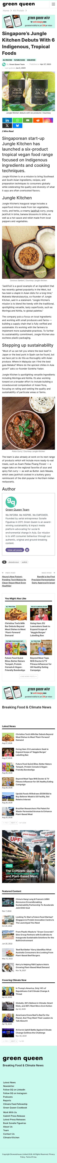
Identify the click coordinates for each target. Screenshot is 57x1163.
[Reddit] (38, 120)
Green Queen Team (17, 509)
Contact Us (9, 1134)
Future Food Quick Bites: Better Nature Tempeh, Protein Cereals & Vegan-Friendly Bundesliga (34, 767)
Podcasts (8, 1097)
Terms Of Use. (31, 1157)
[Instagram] (48, 120)
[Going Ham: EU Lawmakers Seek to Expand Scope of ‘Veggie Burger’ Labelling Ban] (41, 613)
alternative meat (13, 562)
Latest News (9, 1082)
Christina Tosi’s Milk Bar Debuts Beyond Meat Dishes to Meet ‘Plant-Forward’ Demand (34, 737)
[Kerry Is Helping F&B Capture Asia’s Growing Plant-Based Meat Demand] (8, 967)
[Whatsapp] (17, 120)
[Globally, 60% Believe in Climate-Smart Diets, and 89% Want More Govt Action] (8, 1006)
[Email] (28, 120)
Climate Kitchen (11, 1137)
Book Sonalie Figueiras (14, 1123)
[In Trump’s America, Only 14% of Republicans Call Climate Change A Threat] (8, 991)
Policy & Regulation (39, 606)
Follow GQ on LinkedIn (14, 1089)
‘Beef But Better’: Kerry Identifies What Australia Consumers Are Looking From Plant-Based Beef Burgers (34, 952)
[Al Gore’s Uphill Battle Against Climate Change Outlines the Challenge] (8, 1032)
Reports (7, 1100)
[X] (7, 125)
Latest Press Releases (14, 1119)
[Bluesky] (17, 125)
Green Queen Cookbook (15, 1107)
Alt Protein (7, 60)
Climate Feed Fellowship (15, 1104)
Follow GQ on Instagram (15, 1093)
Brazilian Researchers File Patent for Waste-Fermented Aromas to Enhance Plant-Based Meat (34, 811)
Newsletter (8, 1086)
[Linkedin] (7, 120)
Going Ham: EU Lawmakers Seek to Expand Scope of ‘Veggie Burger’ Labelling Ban (32, 752)
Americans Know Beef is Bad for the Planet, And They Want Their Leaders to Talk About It (34, 1018)
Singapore (31, 60)
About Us (7, 1126)
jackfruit (35, 210)
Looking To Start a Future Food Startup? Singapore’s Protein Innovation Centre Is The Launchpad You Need (35, 920)
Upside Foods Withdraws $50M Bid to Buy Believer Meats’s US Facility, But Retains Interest (33, 796)
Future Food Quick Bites (15, 641)
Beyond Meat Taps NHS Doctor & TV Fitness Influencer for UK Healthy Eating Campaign (34, 781)
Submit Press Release (14, 1116)
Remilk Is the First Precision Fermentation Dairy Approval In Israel (43, 579)
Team (6, 1130)
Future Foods (19, 60)
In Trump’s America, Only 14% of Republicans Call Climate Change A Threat (32, 991)
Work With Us (10, 1112)
